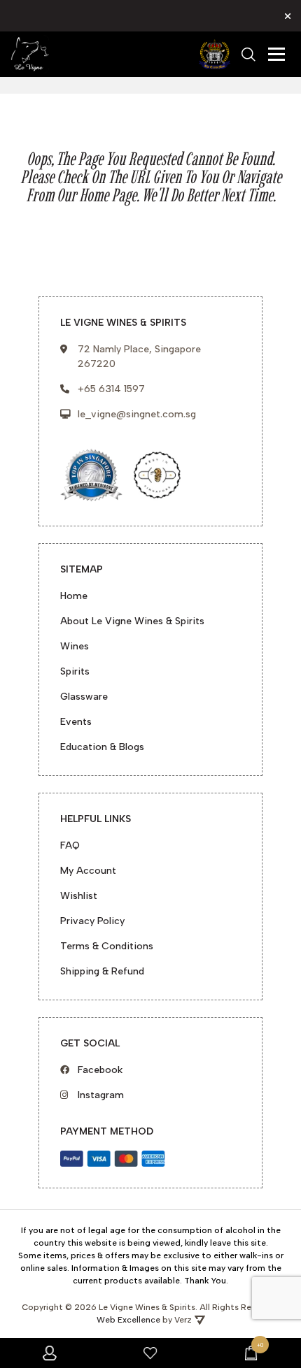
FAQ (70, 845)
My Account (88, 871)
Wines (74, 646)
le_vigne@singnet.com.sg (137, 414)
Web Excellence (128, 1320)
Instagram (101, 1095)
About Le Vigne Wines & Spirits (132, 621)
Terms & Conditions (106, 946)
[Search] (248, 55)
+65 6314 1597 (111, 389)
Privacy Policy (92, 921)
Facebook (100, 1070)
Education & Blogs (102, 747)
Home (74, 596)
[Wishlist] (150, 1353)
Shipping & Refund (102, 971)
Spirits (75, 671)
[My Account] (50, 1353)
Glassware (84, 697)
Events (76, 722)
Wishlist (78, 896)
